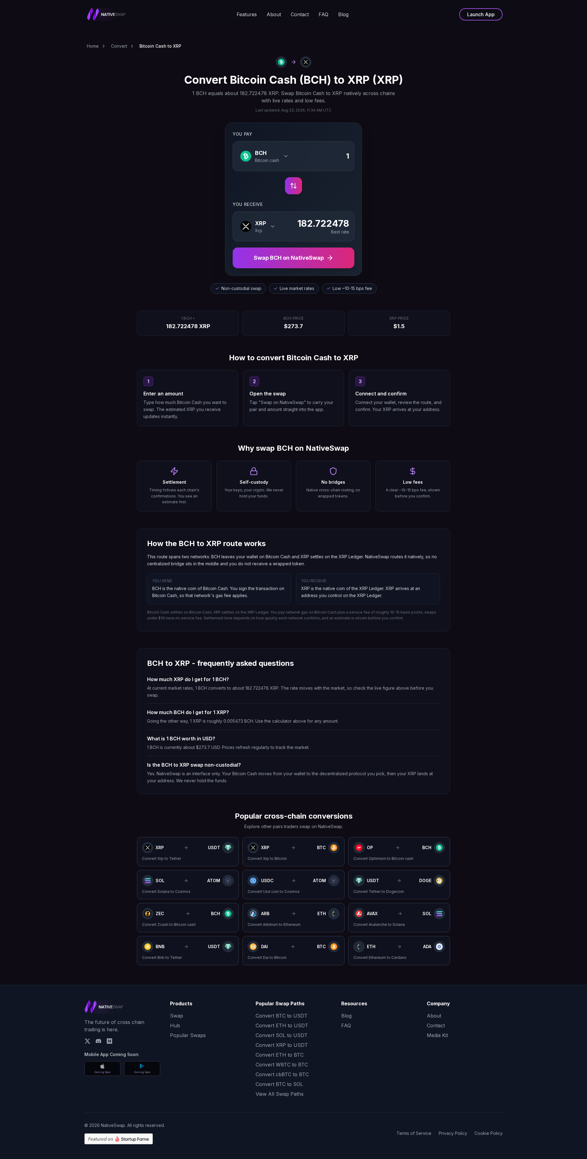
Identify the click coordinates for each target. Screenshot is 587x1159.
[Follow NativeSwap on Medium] (109, 1041)
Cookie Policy (488, 1133)
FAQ (323, 14)
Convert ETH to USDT (282, 1025)
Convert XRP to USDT (282, 1045)
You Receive (248, 204)
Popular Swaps (188, 1035)
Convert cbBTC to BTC (282, 1074)
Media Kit (437, 1035)
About (274, 14)
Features (247, 14)
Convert (119, 46)
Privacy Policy (453, 1133)
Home (93, 46)
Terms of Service (414, 1133)
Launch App (481, 14)
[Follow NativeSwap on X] (87, 1041)
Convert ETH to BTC (280, 1055)
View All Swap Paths (280, 1094)
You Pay (243, 134)
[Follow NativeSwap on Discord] (98, 1041)
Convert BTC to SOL (279, 1084)
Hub (175, 1025)
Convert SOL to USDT (282, 1035)
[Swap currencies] (293, 185)
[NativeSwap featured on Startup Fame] (118, 1138)
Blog (343, 14)
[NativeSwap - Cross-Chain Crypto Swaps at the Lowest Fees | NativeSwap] (106, 14)
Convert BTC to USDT (282, 1016)
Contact (300, 14)
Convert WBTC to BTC (282, 1065)
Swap (176, 1016)
